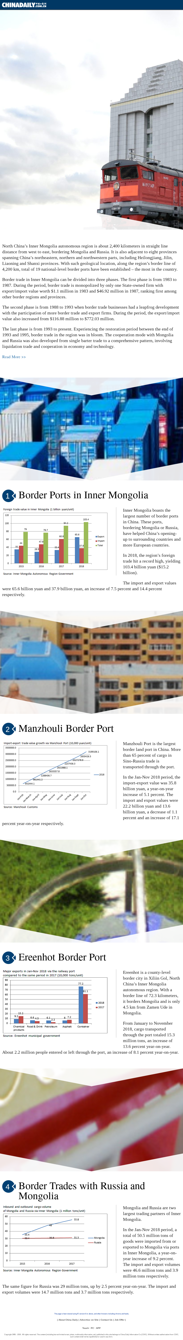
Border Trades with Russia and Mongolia (82, 1190)
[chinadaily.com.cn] (24, 5)
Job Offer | (120, 1320)
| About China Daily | (68, 1320)
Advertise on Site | (90, 1320)
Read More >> (14, 356)
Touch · (86, 1328)
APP (98, 1328)
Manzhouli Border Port (66, 728)
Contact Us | (107, 1320)
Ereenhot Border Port (62, 956)
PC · (93, 1328)
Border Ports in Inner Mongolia (83, 494)
